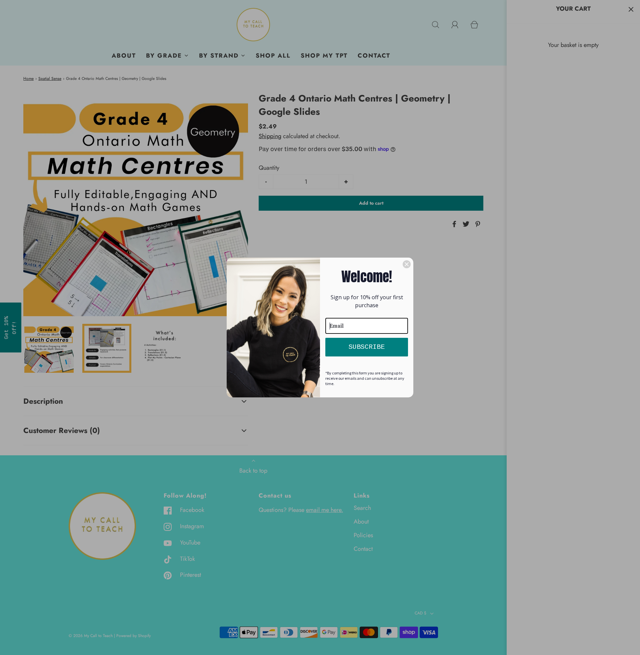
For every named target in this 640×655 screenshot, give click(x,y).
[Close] (407, 264)
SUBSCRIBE (367, 347)
